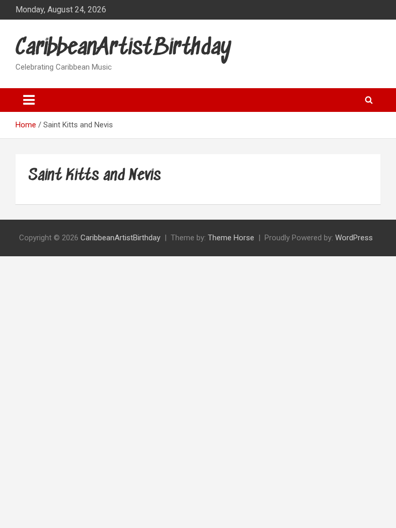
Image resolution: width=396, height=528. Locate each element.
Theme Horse (231, 237)
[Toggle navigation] (28, 100)
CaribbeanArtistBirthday (123, 48)
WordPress (354, 237)
